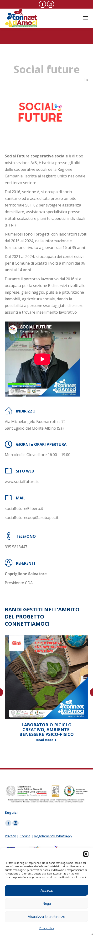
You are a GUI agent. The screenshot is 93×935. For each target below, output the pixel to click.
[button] (85, 854)
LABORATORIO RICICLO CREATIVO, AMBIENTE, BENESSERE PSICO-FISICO (46, 729)
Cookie (25, 836)
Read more (44, 740)
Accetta (46, 890)
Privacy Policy (46, 928)
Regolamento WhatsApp (53, 836)
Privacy (10, 836)
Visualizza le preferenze (46, 917)
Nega (46, 903)
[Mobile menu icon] (85, 18)
